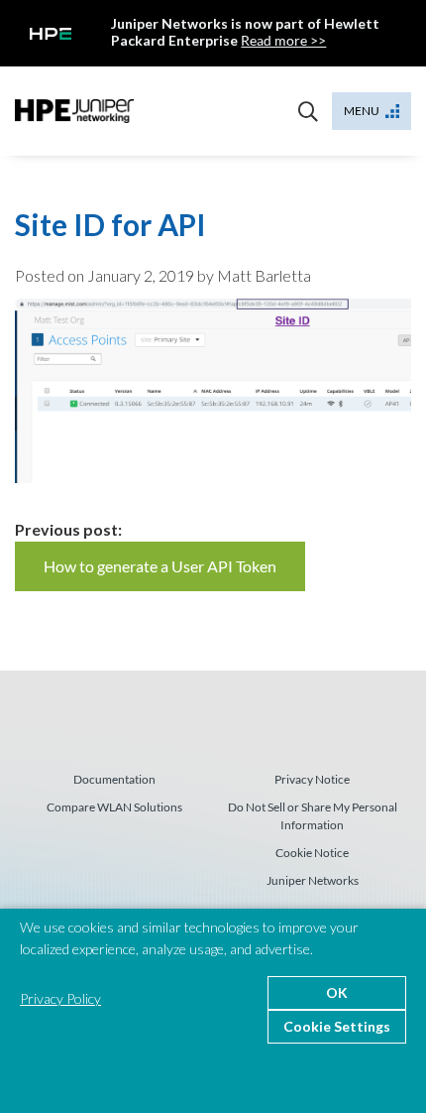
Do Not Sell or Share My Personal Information (312, 816)
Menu (361, 110)
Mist (74, 111)
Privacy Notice (312, 779)
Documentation (114, 779)
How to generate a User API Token (160, 565)
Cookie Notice (312, 852)
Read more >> (283, 40)
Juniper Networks (312, 880)
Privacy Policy (60, 998)
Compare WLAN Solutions (114, 807)
